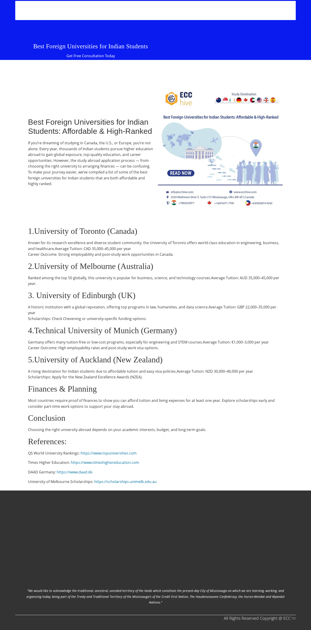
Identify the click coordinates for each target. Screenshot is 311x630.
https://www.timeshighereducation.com (105, 462)
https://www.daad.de (74, 472)
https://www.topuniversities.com (109, 453)
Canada (90, 142)
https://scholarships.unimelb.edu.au (125, 481)
